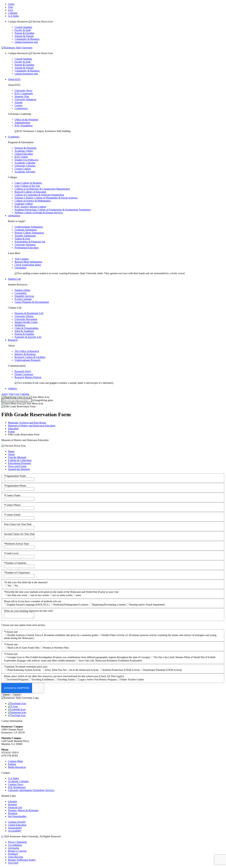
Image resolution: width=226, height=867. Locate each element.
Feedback (13, 853)
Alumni (19, 102)
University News (23, 90)
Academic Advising (25, 171)
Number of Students (15, 563)
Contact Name (12, 495)
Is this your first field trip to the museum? (26, 582)
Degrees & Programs (25, 148)
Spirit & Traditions (24, 331)
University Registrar (25, 244)
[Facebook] (116, 703)
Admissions (14, 215)
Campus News (15, 784)
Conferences (21, 108)
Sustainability (15, 827)
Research (13, 340)
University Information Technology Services (31, 790)
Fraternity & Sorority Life (28, 337)
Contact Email (12, 514)
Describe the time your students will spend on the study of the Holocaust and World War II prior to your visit (61, 591)
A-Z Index (13, 16)
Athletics (12, 388)
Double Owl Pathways (26, 159)
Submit (6, 694)
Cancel (16, 694)
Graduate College (24, 203)
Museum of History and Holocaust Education (31, 425)
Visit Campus (22, 258)
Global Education (24, 153)
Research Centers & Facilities (30, 357)
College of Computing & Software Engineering (39, 194)
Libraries (12, 801)
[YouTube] (116, 715)
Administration (22, 122)
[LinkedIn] (116, 709)
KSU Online (21, 156)
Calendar (12, 13)
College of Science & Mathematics (33, 200)
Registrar (12, 813)
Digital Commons (24, 374)
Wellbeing (20, 325)
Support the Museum (19, 469)
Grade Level (11, 553)
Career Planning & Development (32, 302)
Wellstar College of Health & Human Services (39, 212)
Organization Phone (15, 485)
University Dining (24, 316)
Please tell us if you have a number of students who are (32, 601)
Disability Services (24, 296)
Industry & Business (25, 354)
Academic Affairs (24, 150)
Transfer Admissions (25, 235)
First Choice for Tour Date (18, 524)
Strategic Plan (22, 96)
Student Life (14, 279)
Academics (14, 136)
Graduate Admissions (26, 229)
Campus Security (17, 821)
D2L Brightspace (17, 787)
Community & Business (27, 39)
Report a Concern (17, 851)
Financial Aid (15, 807)
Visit (10, 7)
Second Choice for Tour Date (19, 534)
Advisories (13, 848)
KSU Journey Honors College (30, 206)
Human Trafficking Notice (22, 859)
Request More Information (28, 261)
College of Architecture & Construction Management (42, 188)
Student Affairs (22, 290)
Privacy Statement (17, 842)
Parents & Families (24, 33)
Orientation (20, 267)
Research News (23, 371)
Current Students (23, 27)
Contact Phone (12, 505)
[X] (116, 706)
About (11, 454)
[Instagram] (116, 712)
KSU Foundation (24, 125)
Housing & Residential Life (29, 313)
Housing (12, 804)
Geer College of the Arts (27, 185)
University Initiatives (25, 99)
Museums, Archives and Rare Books (27, 422)
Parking (12, 764)
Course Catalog (23, 168)
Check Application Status (28, 264)
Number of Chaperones (17, 572)
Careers (19, 105)
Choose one (11, 631)
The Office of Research (27, 351)
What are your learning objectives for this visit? (28, 610)
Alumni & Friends (24, 36)
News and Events (17, 466)
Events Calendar (23, 299)
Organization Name (15, 475)
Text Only (13, 862)
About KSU (14, 79)
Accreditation (15, 845)
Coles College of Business (28, 182)
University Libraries (25, 165)
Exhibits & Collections (20, 460)
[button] (25, 397)
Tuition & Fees (22, 238)
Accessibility (14, 830)
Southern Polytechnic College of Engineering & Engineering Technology (53, 209)
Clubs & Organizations (27, 328)
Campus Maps (15, 761)
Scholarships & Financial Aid (30, 241)
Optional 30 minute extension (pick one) (25, 666)
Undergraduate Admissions (29, 226)
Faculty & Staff (23, 30)
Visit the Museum (17, 457)
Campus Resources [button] (18, 21)
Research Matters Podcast (28, 377)
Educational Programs (19, 463)
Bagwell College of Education (30, 191)
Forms (11, 431)
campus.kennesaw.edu (26, 42)
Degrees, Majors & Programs (23, 810)
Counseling (20, 293)
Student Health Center (26, 322)
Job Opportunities (17, 816)
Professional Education (27, 247)
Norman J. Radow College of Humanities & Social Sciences (46, 197)
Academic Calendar (25, 162)
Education (13, 428)
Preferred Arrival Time (16, 543)
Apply (11, 4)
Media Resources (17, 767)
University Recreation (26, 319)
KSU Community (24, 93)
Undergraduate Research (27, 360)
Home (11, 451)
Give (10, 10)
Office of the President (26, 119)
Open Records (15, 856)
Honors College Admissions (29, 232)
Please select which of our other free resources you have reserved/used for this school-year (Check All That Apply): (64, 676)
